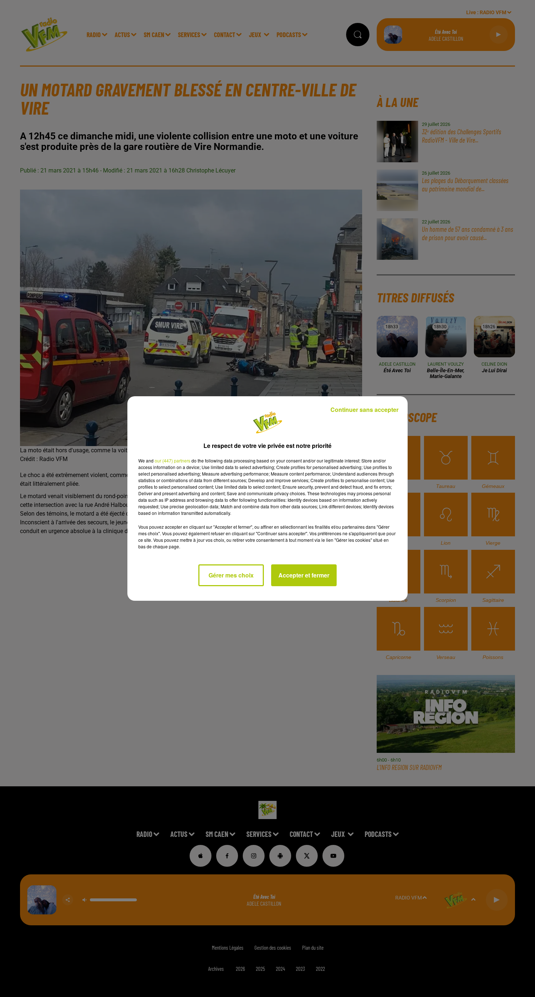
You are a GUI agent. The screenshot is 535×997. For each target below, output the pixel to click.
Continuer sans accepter (364, 409)
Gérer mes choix (231, 575)
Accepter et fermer (303, 575)
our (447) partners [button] (172, 460)
